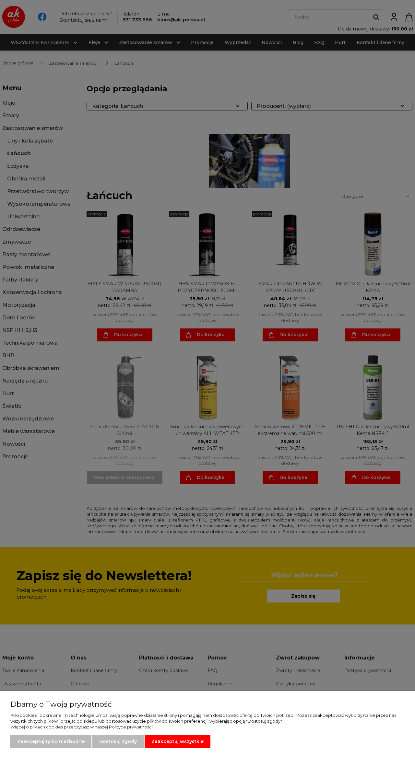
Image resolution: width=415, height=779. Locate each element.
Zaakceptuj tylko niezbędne (51, 741)
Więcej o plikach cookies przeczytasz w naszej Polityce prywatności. (82, 726)
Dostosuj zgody (118, 741)
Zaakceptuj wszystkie (177, 741)
